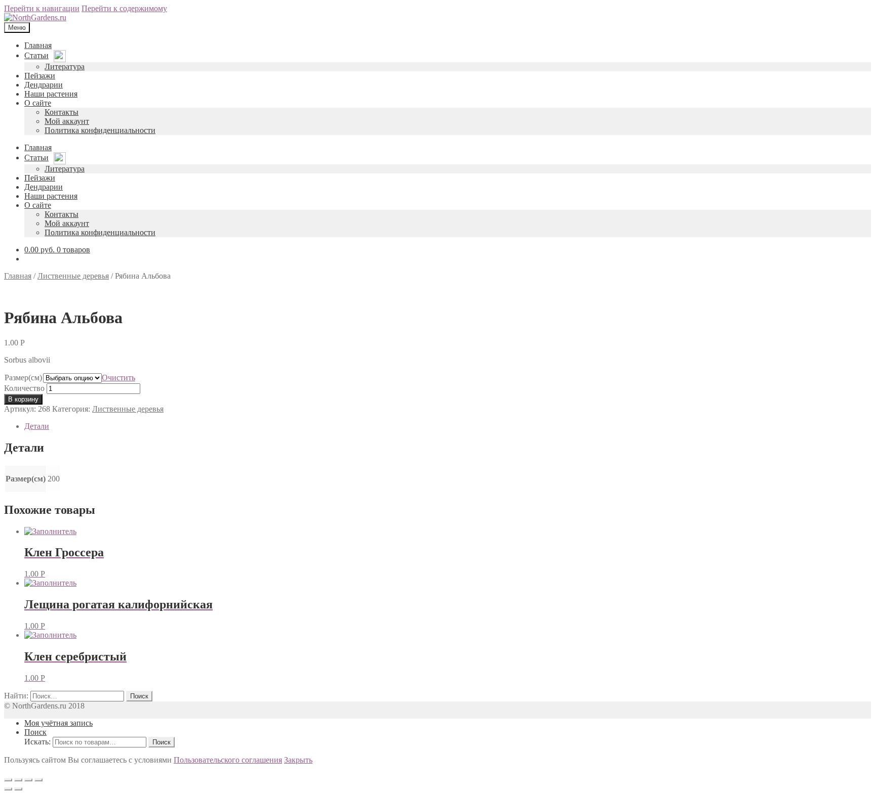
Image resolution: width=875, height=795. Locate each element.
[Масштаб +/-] (38, 779)
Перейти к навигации (41, 8)
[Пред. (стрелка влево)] (8, 788)
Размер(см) (23, 377)
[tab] (447, 426)
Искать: (37, 741)
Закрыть (298, 760)
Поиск (35, 732)
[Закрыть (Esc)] (8, 779)
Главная (17, 276)
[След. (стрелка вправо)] (18, 788)
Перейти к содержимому (124, 8)
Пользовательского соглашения (228, 760)
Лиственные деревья (73, 276)
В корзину (23, 399)
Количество (24, 388)
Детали (36, 426)
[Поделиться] (18, 779)
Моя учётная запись (58, 723)
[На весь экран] (28, 779)
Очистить (118, 377)
